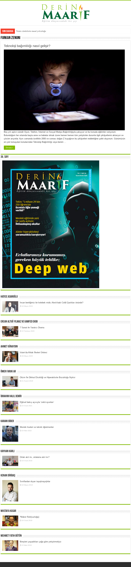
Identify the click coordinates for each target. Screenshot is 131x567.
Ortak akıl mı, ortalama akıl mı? (34, 457)
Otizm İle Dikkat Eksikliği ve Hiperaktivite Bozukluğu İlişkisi (47, 377)
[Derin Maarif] (65, 12)
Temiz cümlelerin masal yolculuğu (31, 31)
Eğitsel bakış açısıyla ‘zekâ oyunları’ (37, 402)
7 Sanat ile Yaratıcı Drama (32, 327)
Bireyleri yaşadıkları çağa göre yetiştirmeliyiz (40, 541)
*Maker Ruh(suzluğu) (29, 517)
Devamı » (9, 148)
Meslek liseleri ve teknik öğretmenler (37, 427)
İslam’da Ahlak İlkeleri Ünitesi (33, 352)
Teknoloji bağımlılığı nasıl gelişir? (27, 46)
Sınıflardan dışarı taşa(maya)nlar (35, 481)
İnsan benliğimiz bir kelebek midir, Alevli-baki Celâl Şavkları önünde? (51, 302)
